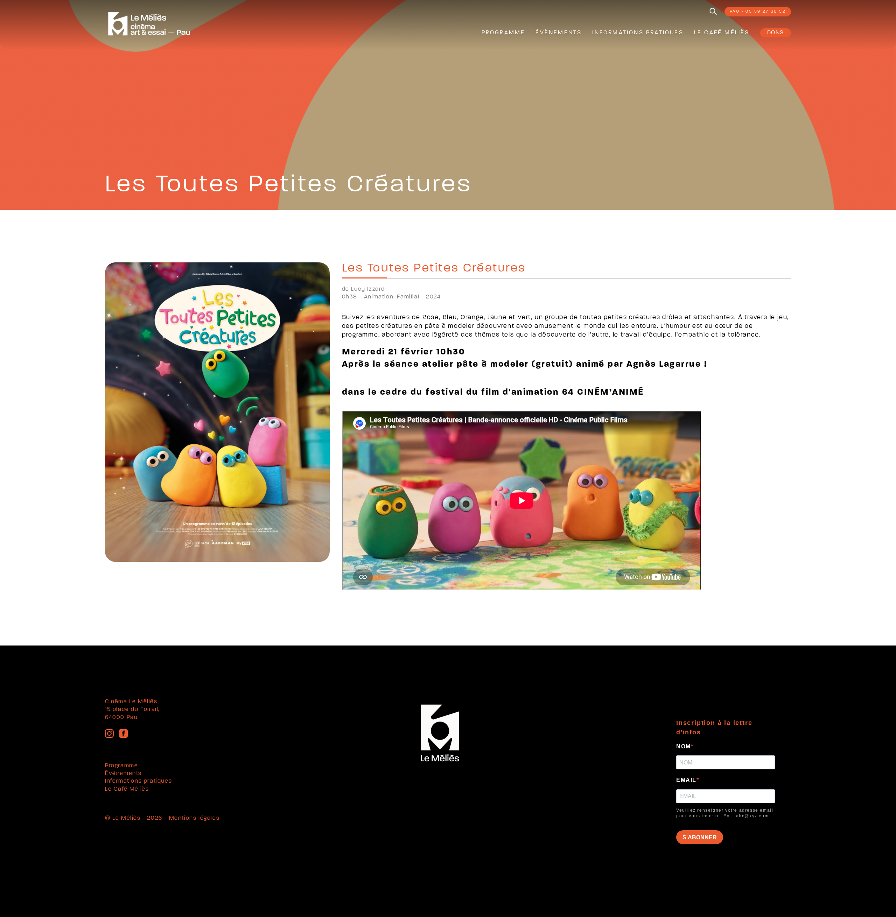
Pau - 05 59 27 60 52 (758, 11)
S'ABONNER (699, 837)
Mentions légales (194, 818)
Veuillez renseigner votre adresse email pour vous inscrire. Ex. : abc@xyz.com (724, 813)
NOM (683, 746)
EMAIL (686, 780)
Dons (775, 33)
